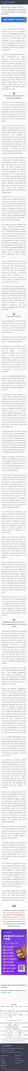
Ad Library (17, 1063)
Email (16, 1006)
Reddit (7, 1006)
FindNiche (3, 1063)
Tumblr (12, 1006)
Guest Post (3, 1068)
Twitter (2, 1006)
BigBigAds (3, 1060)
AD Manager (18, 1058)
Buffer (20, 1006)
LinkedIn (26, 1006)
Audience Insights (19, 1060)
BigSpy (2, 1058)
